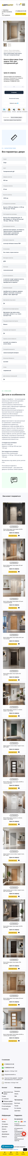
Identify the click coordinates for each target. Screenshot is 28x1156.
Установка (5, 1124)
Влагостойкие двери (14, 50)
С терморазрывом (7, 1104)
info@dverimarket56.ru (10, 1074)
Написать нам (13, 103)
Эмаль (16, 1094)
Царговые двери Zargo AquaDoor (12, 51)
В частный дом (6, 1106)
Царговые (17, 1110)
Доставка (5, 1126)
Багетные (17, 1103)
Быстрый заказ (12, 535)
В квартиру (5, 1109)
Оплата (4, 1129)
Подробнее (15, 1149)
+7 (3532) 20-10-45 (20, 11)
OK (25, 1149)
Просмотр (14, 526)
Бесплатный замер (21, 14)
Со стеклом (17, 1108)
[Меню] (23, 5)
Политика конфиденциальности (20, 1124)
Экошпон (17, 1091)
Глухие (4, 1096)
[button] (19, 4)
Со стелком (5, 1099)
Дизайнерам (5, 1134)
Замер (4, 1121)
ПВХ (15, 1096)
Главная (6, 50)
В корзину (14, 92)
